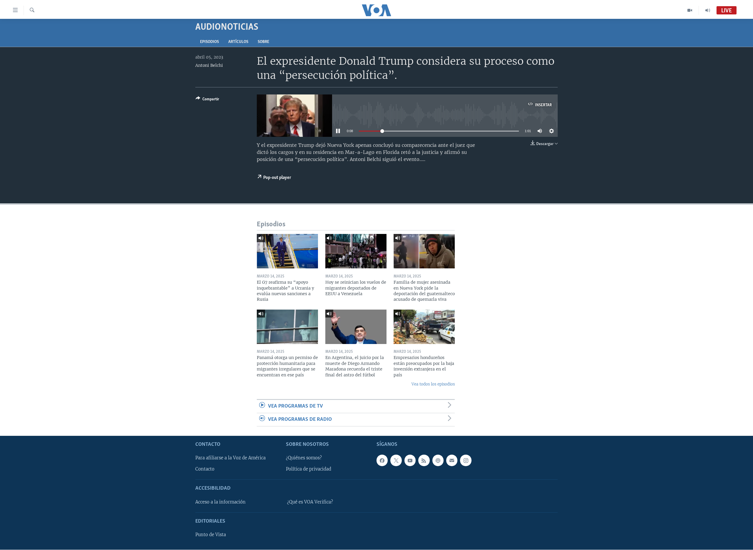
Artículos (238, 42)
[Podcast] (438, 460)
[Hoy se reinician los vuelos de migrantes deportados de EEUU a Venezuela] (356, 251)
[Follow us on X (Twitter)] (396, 460)
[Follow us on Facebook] (382, 460)
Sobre (263, 42)
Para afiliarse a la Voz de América (230, 458)
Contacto (204, 469)
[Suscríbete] (451, 460)
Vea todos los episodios (433, 384)
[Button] (207, 100)
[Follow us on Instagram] (465, 460)
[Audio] (708, 10)
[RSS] (423, 460)
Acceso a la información (220, 502)
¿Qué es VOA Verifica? (310, 502)
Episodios (209, 42)
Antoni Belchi (209, 65)
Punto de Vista (210, 534)
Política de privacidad (308, 469)
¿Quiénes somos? (304, 458)
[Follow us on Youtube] (410, 460)
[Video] (690, 10)
